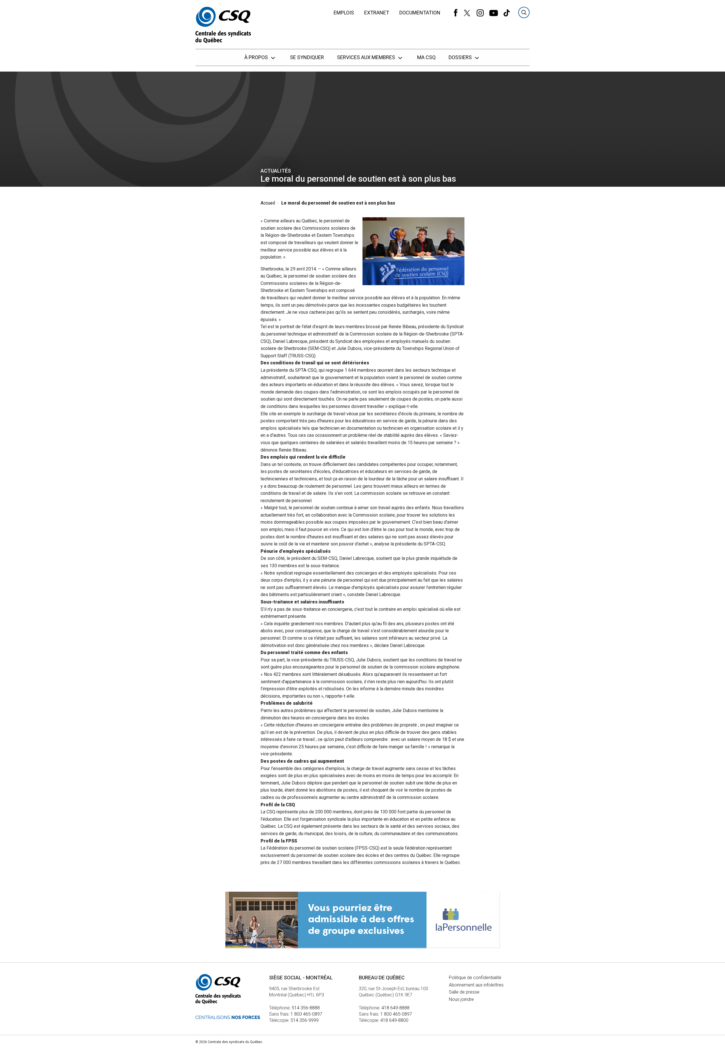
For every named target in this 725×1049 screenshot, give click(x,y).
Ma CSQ (426, 57)
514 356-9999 (305, 1020)
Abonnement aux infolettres (476, 985)
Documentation (419, 13)
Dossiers (461, 57)
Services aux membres (366, 57)
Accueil (268, 203)
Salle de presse (464, 992)
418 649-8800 (394, 1020)
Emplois (344, 13)
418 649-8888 (395, 1008)
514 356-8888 (306, 1008)
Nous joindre (461, 999)
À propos (256, 57)
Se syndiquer (307, 57)
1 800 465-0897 (306, 1014)
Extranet (376, 13)
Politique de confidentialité (475, 977)
